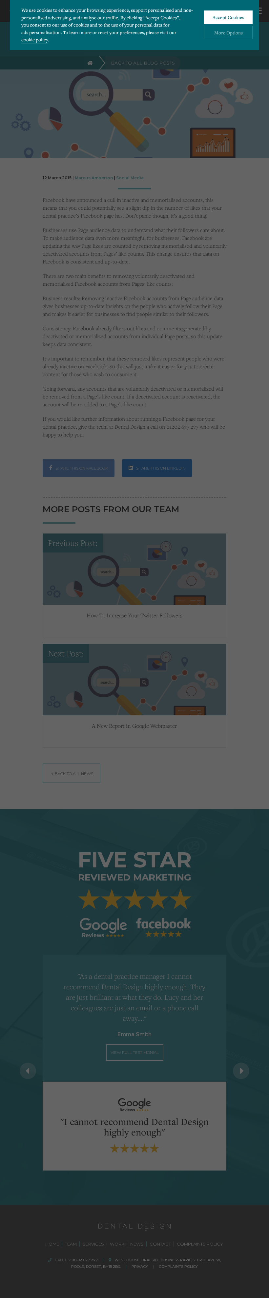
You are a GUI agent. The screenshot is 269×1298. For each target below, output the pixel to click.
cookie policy (34, 39)
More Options (228, 32)
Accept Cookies (228, 17)
